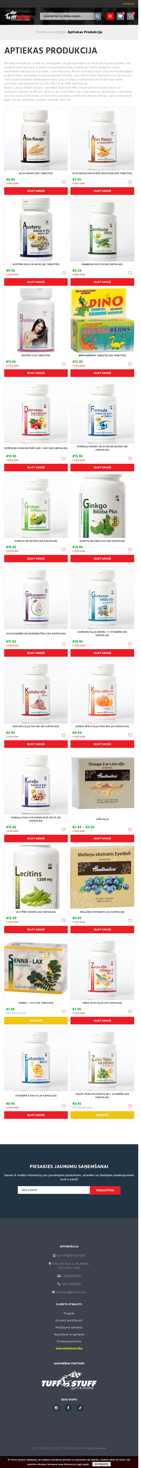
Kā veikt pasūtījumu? (69, 1320)
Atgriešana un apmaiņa (69, 1334)
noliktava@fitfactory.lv (71, 1292)
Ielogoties (128, 4)
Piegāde (69, 1313)
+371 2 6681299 (71, 1284)
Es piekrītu (102, 1464)
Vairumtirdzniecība (69, 1348)
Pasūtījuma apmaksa (69, 1327)
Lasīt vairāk (83, 1464)
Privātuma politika (69, 1341)
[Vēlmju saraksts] (120, 16)
